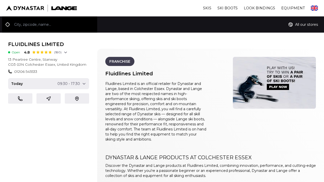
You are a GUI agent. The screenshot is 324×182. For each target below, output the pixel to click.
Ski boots (227, 8)
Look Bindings (259, 8)
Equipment (293, 8)
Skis (207, 8)
